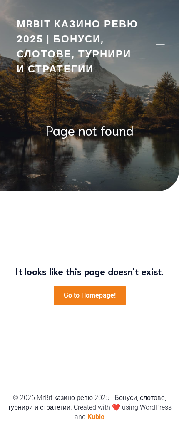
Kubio (95, 417)
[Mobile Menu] (160, 46)
